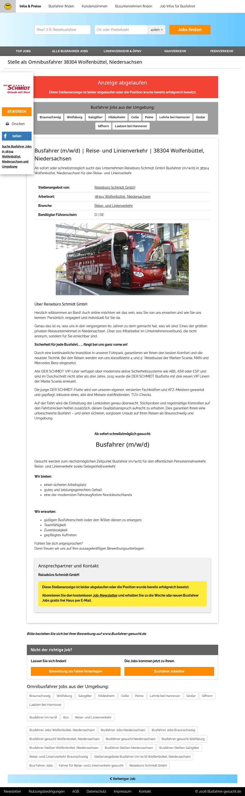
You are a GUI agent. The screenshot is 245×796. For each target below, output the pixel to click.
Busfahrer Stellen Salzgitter (179, 748)
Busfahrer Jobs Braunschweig (173, 730)
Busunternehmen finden (133, 6)
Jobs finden (190, 29)
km (156, 30)
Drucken (17, 124)
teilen (16, 136)
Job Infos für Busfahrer (177, 6)
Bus (66, 717)
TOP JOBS (23, 51)
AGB (75, 791)
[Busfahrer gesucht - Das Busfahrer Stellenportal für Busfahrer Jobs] (8, 6)
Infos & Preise (30, 6)
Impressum (122, 791)
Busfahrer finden (61, 6)
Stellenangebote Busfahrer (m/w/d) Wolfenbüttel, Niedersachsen (142, 756)
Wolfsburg (74, 117)
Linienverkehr (122, 51)
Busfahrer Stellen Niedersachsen (129, 748)
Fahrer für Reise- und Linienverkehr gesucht (91, 765)
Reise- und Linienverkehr (114, 206)
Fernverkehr (221, 51)
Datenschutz (96, 791)
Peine (149, 117)
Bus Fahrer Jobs (41, 765)
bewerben (16, 111)
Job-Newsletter (105, 595)
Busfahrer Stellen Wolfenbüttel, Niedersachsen (64, 748)
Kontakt (145, 791)
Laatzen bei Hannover (131, 126)
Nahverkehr (175, 51)
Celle (135, 117)
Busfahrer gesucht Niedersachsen (131, 739)
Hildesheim (116, 117)
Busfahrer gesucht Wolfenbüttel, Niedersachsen (64, 739)
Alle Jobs (70, 51)
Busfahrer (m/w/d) (43, 717)
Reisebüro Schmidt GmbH (115, 187)
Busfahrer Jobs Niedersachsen (123, 730)
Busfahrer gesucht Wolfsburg (183, 739)
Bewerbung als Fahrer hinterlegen (75, 671)
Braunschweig (50, 117)
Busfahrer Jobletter (169, 671)
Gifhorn (103, 126)
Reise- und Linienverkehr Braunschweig (58, 756)
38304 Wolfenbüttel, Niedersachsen (122, 196)
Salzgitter (95, 117)
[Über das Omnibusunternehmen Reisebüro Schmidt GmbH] (17, 88)
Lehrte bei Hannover (174, 117)
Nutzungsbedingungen (47, 791)
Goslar (200, 117)
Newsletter (12, 791)
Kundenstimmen (94, 6)
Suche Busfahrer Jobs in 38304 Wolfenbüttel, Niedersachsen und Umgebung (17, 156)
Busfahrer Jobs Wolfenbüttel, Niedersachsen (62, 730)
